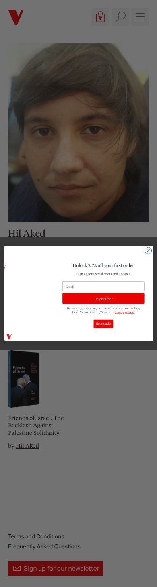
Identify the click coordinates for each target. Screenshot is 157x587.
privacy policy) (124, 312)
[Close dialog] (148, 250)
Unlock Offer (103, 299)
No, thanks (103, 324)
